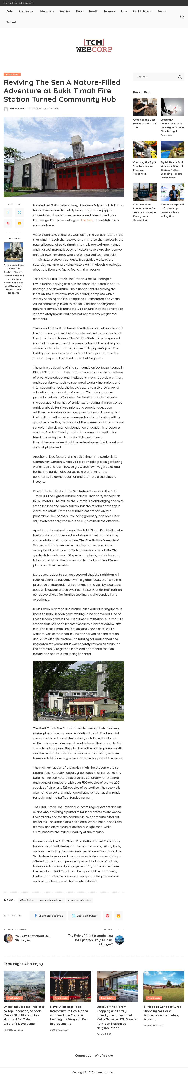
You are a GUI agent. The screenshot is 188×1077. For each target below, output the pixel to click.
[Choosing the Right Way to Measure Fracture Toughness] (145, 149)
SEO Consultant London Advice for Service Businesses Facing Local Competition (144, 212)
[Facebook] (8, 212)
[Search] (182, 17)
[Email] (19, 223)
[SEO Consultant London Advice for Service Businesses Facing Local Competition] (145, 192)
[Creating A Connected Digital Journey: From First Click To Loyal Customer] (172, 107)
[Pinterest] (8, 223)
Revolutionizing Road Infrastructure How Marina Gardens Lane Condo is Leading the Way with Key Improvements (69, 1015)
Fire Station (27, 900)
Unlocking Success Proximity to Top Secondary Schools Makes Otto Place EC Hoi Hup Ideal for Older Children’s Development (24, 1015)
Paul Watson (16, 108)
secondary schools (52, 900)
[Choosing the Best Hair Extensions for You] (145, 107)
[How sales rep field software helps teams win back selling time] (172, 192)
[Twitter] (19, 212)
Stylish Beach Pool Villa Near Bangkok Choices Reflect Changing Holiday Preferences (172, 170)
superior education (80, 900)
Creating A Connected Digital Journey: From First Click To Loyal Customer (172, 127)
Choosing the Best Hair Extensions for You (144, 123)
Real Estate (12, 74)
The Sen (86, 220)
